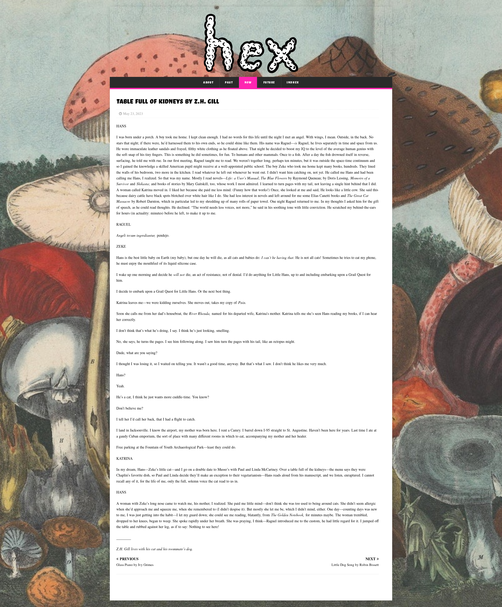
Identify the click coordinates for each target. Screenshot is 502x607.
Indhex (293, 82)
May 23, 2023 (133, 113)
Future (269, 82)
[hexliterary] (251, 70)
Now (248, 82)
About (208, 82)
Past (229, 82)
